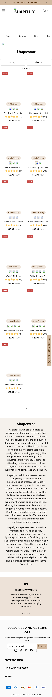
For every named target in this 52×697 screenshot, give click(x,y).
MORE (8, 676)
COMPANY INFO (14, 660)
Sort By (11, 62)
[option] (7, 29)
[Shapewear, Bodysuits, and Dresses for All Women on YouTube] (31, 650)
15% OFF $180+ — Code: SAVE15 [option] (26, 2)
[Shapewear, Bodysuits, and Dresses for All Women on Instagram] (15, 650)
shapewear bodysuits (22, 439)
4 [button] (29, 613)
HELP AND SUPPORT (16, 668)
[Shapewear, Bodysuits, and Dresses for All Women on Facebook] (21, 650)
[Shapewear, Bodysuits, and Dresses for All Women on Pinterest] (26, 650)
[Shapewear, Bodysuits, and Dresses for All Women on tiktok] (36, 650)
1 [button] (22, 613)
